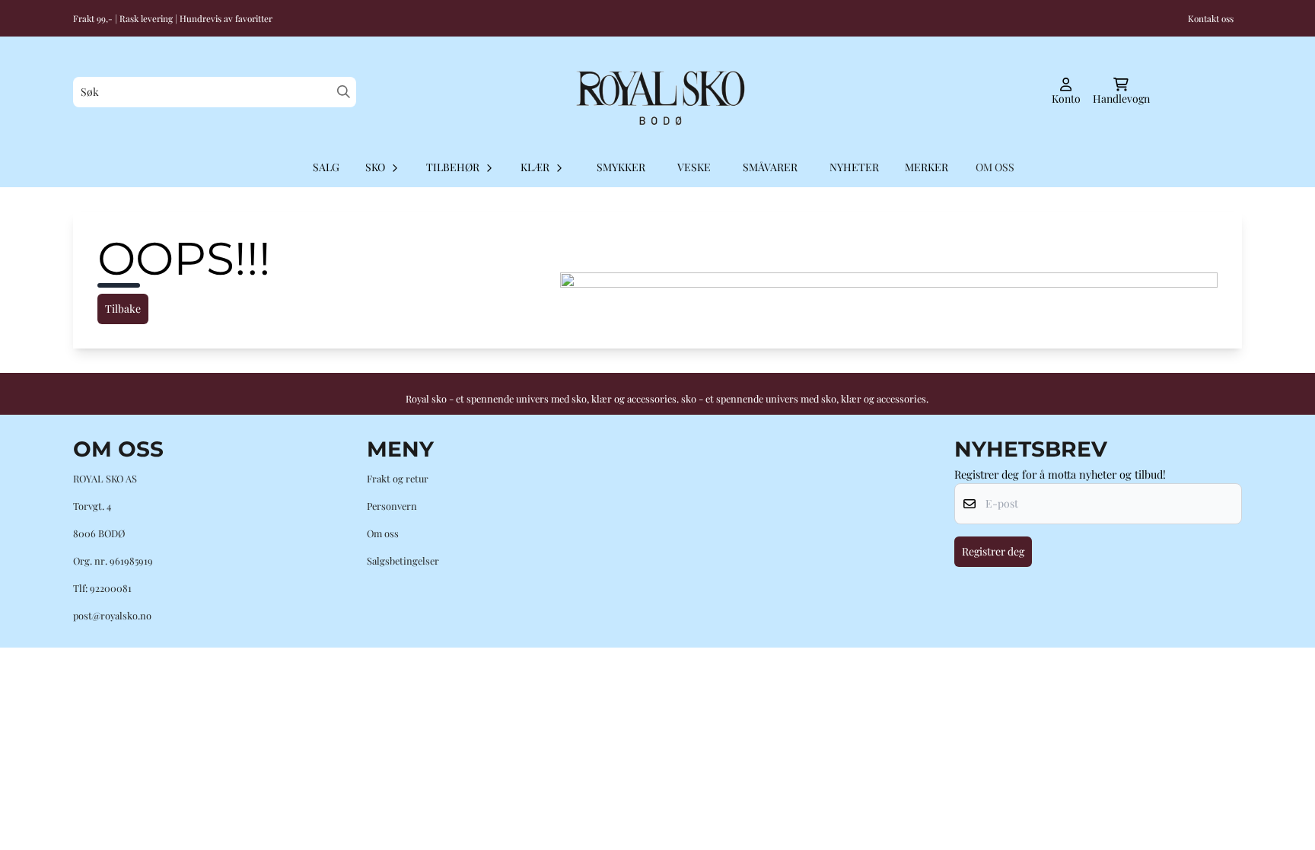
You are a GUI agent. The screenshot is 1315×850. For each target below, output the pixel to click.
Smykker (621, 167)
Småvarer (770, 167)
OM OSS (995, 167)
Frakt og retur (397, 478)
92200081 (111, 587)
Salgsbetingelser (403, 560)
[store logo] (657, 92)
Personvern (392, 505)
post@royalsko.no (112, 615)
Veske (694, 167)
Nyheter (854, 167)
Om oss (383, 533)
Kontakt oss (1211, 18)
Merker (926, 167)
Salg (326, 167)
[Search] (343, 91)
